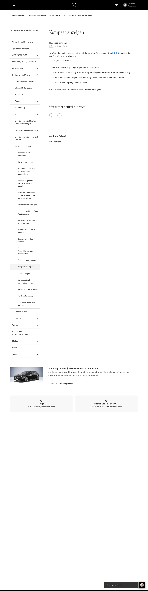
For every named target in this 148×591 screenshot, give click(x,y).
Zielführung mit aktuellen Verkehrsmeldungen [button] (25, 122)
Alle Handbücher (17, 15)
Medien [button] (15, 341)
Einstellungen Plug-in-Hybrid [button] (24, 61)
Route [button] (17, 101)
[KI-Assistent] (142, 585)
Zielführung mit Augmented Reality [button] (26, 138)
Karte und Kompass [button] (23, 146)
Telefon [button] (15, 325)
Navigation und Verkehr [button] (22, 75)
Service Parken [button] (21, 312)
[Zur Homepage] (74, 5)
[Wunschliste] (116, 5)
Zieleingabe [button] (19, 94)
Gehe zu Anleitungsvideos (62, 383)
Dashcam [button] (19, 318)
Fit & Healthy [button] (17, 68)
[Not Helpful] (59, 115)
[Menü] (14, 5)
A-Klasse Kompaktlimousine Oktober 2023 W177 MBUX (50, 15)
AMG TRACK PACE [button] (19, 55)
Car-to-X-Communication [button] (25, 130)
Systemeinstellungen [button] (20, 48)
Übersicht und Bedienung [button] (22, 42)
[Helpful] (51, 115)
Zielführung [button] (20, 107)
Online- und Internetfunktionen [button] (20, 333)
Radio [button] (14, 347)
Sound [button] (15, 354)
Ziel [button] (16, 114)
